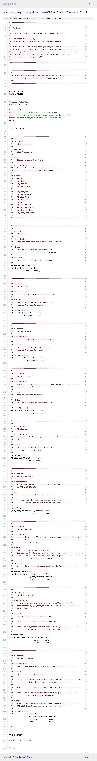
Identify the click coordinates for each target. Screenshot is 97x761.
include (62, 12)
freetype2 (28, 12)
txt (86, 757)
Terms (29, 757)
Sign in (91, 4)
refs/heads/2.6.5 (45, 12)
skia (5, 12)
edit (61, 18)
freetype (73, 12)
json (92, 757)
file (54, 18)
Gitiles (15, 757)
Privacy (22, 757)
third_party (15, 12)
